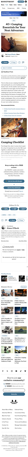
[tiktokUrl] (21, 371)
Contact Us (5, 425)
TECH (3, 298)
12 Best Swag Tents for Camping (13, 115)
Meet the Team (6, 415)
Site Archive (18, 428)
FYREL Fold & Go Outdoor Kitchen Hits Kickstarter (21, 302)
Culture (20, 5)
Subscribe (20, 1)
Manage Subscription (20, 425)
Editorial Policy (19, 409)
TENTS (9, 214)
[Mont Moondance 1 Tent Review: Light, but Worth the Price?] (21, 330)
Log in (18, 250)
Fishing (24, 8)
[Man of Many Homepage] (7, 2)
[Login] (26, 2)
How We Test (5, 428)
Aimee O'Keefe (11, 54)
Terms (18, 194)
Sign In (21, 191)
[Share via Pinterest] (25, 47)
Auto (15, 5)
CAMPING (4, 214)
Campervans (11, 8)
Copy (14, 62)
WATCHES (10, 276)
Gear (17, 17)
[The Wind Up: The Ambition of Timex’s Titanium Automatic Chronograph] (4, 279)
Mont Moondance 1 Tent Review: (20, 339)
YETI (14, 214)
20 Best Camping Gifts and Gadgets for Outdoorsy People (7, 359)
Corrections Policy (20, 412)
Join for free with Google (15, 181)
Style (10, 5)
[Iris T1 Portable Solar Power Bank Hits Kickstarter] (7, 292)
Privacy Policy (18, 419)
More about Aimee (5, 240)
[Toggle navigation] (26, 5)
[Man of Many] (14, 402)
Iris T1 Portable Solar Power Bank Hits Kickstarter (7, 302)
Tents (3, 8)
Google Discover (6, 209)
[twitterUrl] (7, 371)
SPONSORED (4, 335)
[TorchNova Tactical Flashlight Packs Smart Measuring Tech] (21, 310)
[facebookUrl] (3, 371)
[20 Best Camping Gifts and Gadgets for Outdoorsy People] (7, 349)
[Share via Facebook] (25, 40)
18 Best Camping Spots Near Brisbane (14, 113)
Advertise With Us (7, 412)
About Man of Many (23, 240)
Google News (15, 209)
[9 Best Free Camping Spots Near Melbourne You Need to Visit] (21, 349)
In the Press (5, 422)
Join (23, 250)
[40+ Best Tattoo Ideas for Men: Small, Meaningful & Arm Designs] (22, 279)
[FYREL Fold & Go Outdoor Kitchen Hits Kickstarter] (21, 292)
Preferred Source (24, 209)
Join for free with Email (14, 188)
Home (11, 17)
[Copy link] (25, 50)
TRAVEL (17, 355)
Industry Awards (6, 419)
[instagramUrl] (12, 371)
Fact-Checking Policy (20, 415)
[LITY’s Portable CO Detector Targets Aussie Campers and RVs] (7, 310)
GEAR (14, 20)
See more (23, 287)
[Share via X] (25, 43)
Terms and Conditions (21, 422)
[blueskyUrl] (25, 371)
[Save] (19, 62)
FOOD (17, 298)
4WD (18, 8)
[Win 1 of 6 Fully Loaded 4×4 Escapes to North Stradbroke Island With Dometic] (7, 330)
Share (5, 62)
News (2, 5)
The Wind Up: (12, 279)
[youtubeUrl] (16, 371)
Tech (6, 5)
